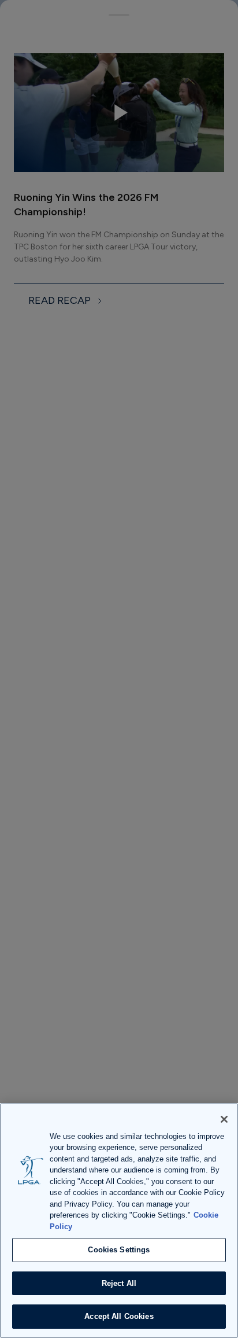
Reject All (119, 1283)
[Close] (224, 1119)
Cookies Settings (119, 1249)
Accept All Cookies (118, 1316)
